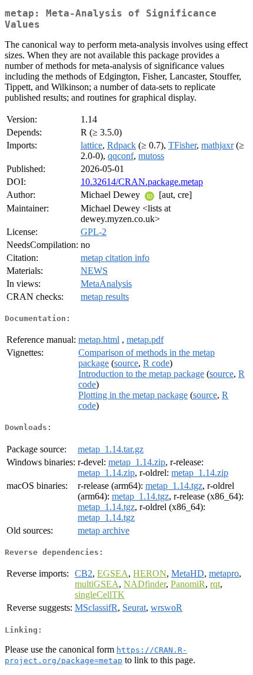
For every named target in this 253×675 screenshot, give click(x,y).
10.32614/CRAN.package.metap (142, 182)
